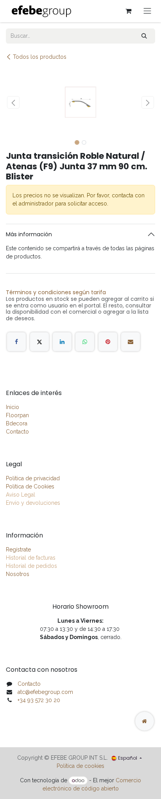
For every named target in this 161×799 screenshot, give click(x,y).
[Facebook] (16, 341)
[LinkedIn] (62, 341)
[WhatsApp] (84, 341)
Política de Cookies (30, 486)
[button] (13, 102)
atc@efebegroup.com (45, 692)
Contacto (17, 431)
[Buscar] (144, 36)
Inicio (12, 407)
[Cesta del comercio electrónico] (128, 11)
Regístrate (18, 549)
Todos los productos (39, 57)
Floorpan (17, 415)
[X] (39, 341)
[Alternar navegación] (147, 11)
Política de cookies (80, 766)
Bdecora (16, 423)
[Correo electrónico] (130, 341)
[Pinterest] (107, 341)
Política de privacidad (33, 478)
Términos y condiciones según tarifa (56, 292)
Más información (29, 234)
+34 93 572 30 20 (39, 700)
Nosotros (17, 574)
